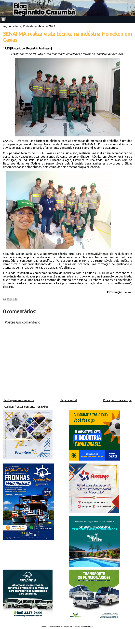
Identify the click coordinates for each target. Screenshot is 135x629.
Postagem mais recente (18, 400)
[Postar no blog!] (8, 299)
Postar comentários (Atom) (33, 406)
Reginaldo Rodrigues (38, 48)
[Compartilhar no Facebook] (15, 299)
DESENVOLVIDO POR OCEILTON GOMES (57, 626)
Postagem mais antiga (117, 400)
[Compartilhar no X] (12, 299)
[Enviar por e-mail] (4, 299)
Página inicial (68, 400)
